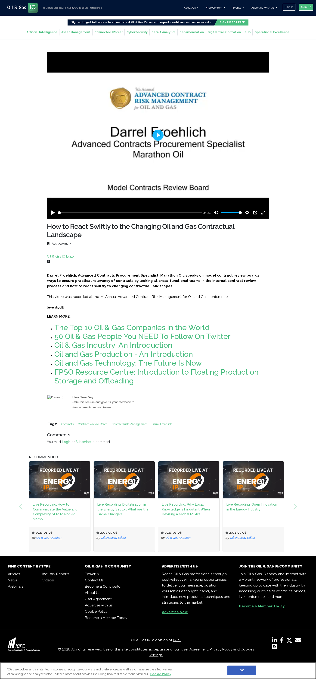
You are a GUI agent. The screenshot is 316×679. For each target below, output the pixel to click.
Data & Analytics (164, 32)
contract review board (93, 424)
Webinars (15, 586)
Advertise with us (98, 605)
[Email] (299, 641)
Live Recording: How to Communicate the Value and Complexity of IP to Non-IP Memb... (55, 512)
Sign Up (306, 7)
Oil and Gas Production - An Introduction (123, 354)
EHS (248, 32)
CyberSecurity (137, 32)
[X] (290, 641)
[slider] (130, 212)
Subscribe (83, 442)
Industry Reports (55, 574)
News (12, 580)
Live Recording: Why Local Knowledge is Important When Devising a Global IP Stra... (186, 509)
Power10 (92, 574)
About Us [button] (190, 7)
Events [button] (237, 7)
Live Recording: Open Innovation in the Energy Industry (251, 507)
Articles (14, 574)
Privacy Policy (221, 649)
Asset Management (75, 32)
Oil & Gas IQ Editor (61, 256)
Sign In (289, 7)
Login (66, 442)
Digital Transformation (224, 32)
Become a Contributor (103, 586)
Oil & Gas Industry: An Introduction (113, 345)
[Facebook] (282, 641)
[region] (158, 671)
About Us (92, 593)
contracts (67, 424)
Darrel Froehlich (162, 424)
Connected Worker (108, 32)
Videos (48, 580)
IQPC (177, 640)
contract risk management (130, 424)
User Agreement (98, 599)
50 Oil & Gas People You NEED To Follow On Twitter (142, 336)
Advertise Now (175, 612)
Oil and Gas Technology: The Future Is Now (128, 363)
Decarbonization (192, 32)
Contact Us (94, 580)
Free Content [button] (214, 7)
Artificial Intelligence (42, 32)
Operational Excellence (271, 32)
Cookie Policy (96, 611)
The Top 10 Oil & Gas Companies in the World (132, 327)
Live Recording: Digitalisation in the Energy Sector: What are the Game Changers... (123, 509)
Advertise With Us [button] (263, 7)
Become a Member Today (106, 618)
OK (242, 670)
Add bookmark (61, 243)
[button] (20, 506)
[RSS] (274, 648)
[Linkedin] (275, 641)
